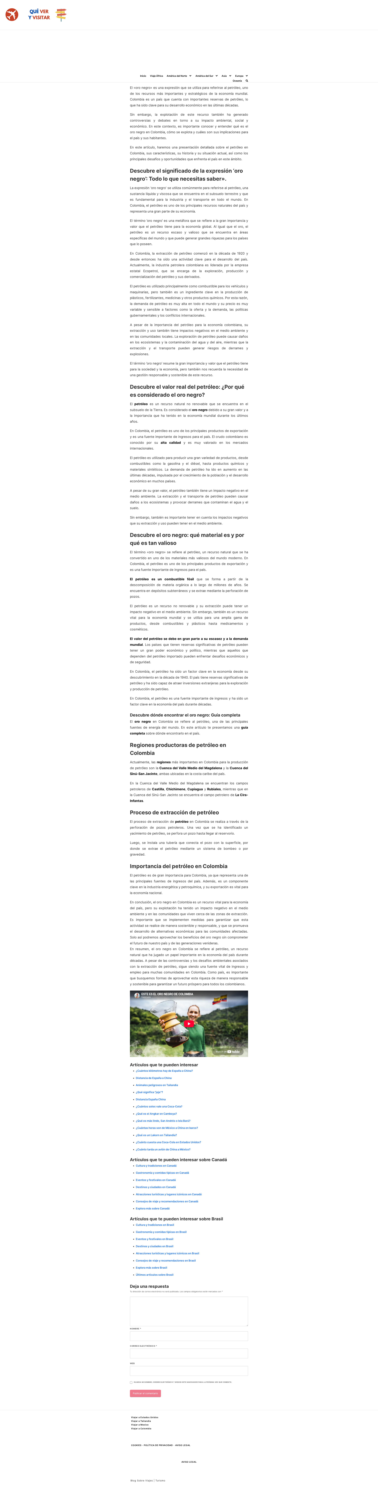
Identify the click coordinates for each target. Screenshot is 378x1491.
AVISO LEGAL (182, 1445)
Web (132, 1363)
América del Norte (177, 75)
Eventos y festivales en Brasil (154, 1239)
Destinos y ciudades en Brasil (154, 1246)
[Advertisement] (189, 52)
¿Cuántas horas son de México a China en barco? (167, 1127)
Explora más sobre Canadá (153, 1208)
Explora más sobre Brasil (151, 1267)
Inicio (143, 75)
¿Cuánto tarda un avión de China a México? (163, 1149)
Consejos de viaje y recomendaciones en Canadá (167, 1201)
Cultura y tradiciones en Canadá (156, 1165)
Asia (224, 75)
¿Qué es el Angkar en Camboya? (156, 1113)
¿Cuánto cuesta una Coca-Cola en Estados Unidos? (168, 1142)
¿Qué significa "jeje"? (149, 1092)
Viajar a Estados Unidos (144, 1417)
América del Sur (204, 75)
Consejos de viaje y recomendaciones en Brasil (166, 1260)
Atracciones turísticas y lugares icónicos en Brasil (167, 1253)
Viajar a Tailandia (141, 1421)
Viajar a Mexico (140, 1424)
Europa (239, 75)
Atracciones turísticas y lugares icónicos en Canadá (169, 1194)
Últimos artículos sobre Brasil (154, 1274)
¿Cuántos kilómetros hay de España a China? (164, 1070)
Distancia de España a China (154, 1078)
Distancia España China (151, 1099)
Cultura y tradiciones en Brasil (155, 1224)
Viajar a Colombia (141, 1428)
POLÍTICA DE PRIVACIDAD (158, 1445)
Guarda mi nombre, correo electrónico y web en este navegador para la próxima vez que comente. (183, 1382)
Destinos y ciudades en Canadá (156, 1187)
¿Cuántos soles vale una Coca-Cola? (159, 1106)
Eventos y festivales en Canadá (156, 1180)
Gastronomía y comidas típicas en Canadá (162, 1172)
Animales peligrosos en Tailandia (157, 1085)
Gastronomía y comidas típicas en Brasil (161, 1231)
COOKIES (136, 1445)
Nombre (135, 1328)
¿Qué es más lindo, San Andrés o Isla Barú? (163, 1120)
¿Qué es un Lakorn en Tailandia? (156, 1135)
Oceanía (237, 80)
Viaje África (156, 75)
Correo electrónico (143, 1346)
